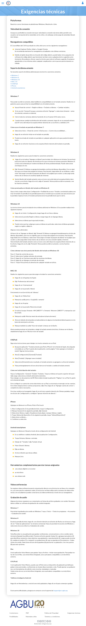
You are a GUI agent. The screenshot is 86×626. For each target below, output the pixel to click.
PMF (27, 613)
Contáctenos (13, 613)
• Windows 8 (14, 77)
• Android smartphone (17, 88)
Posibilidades (13, 616)
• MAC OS (13, 82)
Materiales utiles (31, 616)
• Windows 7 (14, 75)
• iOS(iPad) (14, 84)
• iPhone (13, 86)
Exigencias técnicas (74, 613)
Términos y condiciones (52, 616)
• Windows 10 (15, 79)
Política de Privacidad (51, 613)
